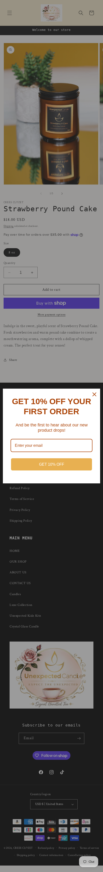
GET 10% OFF (51, 464)
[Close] (94, 394)
